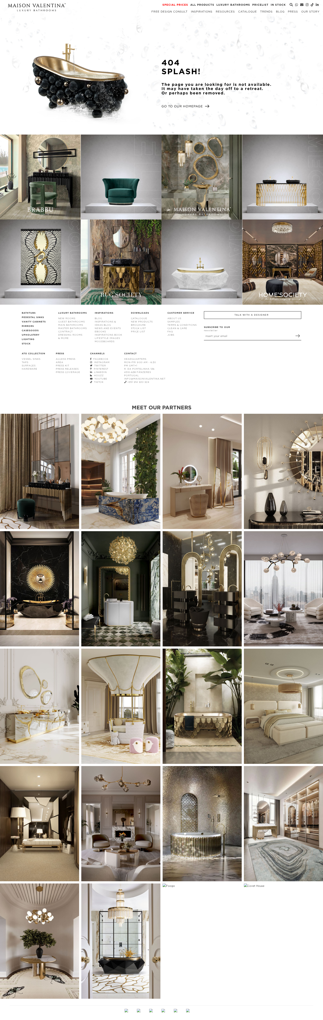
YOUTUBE (100, 379)
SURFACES (29, 365)
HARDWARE (29, 369)
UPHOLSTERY (31, 335)
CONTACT (130, 353)
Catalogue (247, 11)
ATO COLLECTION (33, 353)
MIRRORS (28, 326)
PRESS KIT (62, 365)
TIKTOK (97, 382)
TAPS (25, 362)
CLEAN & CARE (177, 328)
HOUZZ (98, 375)
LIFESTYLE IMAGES (107, 338)
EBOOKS (100, 331)
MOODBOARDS (104, 341)
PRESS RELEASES (67, 369)
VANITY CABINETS (34, 321)
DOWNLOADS (140, 313)
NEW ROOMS (66, 318)
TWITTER (99, 365)
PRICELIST (260, 4)
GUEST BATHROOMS (71, 321)
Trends (266, 11)
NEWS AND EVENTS (108, 328)
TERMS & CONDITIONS (182, 325)
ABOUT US (174, 318)
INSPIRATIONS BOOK (108, 335)
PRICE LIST (138, 331)
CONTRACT (65, 331)
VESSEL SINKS (31, 359)
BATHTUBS (29, 313)
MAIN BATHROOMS (70, 325)
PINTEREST (100, 369)
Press (293, 11)
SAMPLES (173, 321)
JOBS (170, 335)
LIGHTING (28, 339)
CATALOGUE (139, 318)
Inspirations (201, 11)
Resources (225, 11)
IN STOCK (278, 4)
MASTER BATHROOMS (72, 328)
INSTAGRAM (101, 362)
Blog (280, 11)
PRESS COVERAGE (68, 372)
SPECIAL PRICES (175, 4)
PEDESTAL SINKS (33, 317)
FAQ (170, 331)
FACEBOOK (100, 359)
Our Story (310, 11)
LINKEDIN (99, 372)
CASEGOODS (30, 330)
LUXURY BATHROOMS (233, 4)
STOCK (26, 343)
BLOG (98, 318)
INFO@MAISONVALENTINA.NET (144, 379)
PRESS (60, 353)
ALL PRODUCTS (202, 4)
